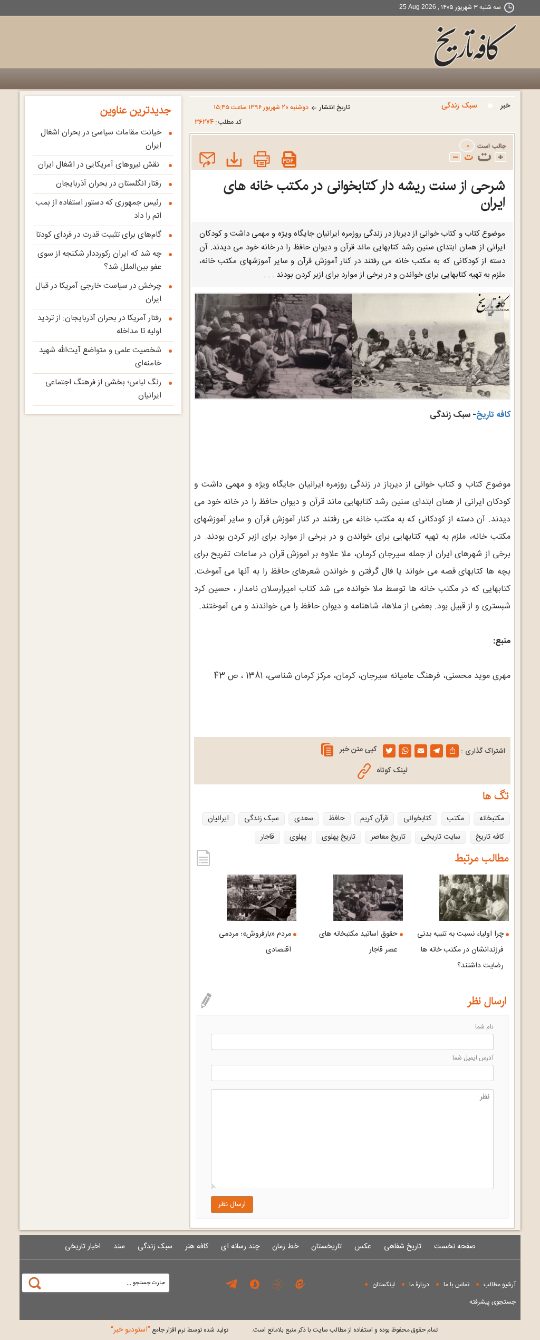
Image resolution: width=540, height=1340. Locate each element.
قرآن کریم (374, 818)
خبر (505, 106)
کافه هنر (196, 1246)
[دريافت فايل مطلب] (232, 160)
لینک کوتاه (392, 770)
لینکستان (383, 1284)
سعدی (303, 818)
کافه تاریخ (493, 415)
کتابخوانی (417, 818)
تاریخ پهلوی (338, 837)
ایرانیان (218, 818)
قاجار (267, 837)
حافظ (337, 818)
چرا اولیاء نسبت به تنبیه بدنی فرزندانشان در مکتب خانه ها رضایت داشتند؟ (460, 950)
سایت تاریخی (440, 837)
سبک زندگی (459, 106)
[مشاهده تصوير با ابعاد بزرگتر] (495, 310)
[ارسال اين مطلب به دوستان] (206, 160)
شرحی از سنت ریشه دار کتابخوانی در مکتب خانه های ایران (364, 194)
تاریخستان (326, 1246)
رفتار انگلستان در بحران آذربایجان (108, 183)
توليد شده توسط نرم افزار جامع (169, 1330)
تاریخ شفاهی (402, 1246)
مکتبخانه (491, 818)
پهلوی (298, 837)
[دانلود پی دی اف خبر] (289, 160)
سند (119, 1246)
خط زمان (285, 1246)
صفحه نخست (455, 1246)
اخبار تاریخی (83, 1246)
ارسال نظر (232, 1204)
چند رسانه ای (240, 1246)
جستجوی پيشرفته (492, 1302)
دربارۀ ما (419, 1284)
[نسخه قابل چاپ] (261, 160)
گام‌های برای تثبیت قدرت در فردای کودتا (98, 234)
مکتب (455, 818)
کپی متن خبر (358, 749)
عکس (362, 1246)
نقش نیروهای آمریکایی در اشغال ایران (99, 164)
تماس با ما (456, 1284)
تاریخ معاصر (388, 837)
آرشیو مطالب (500, 1284)
